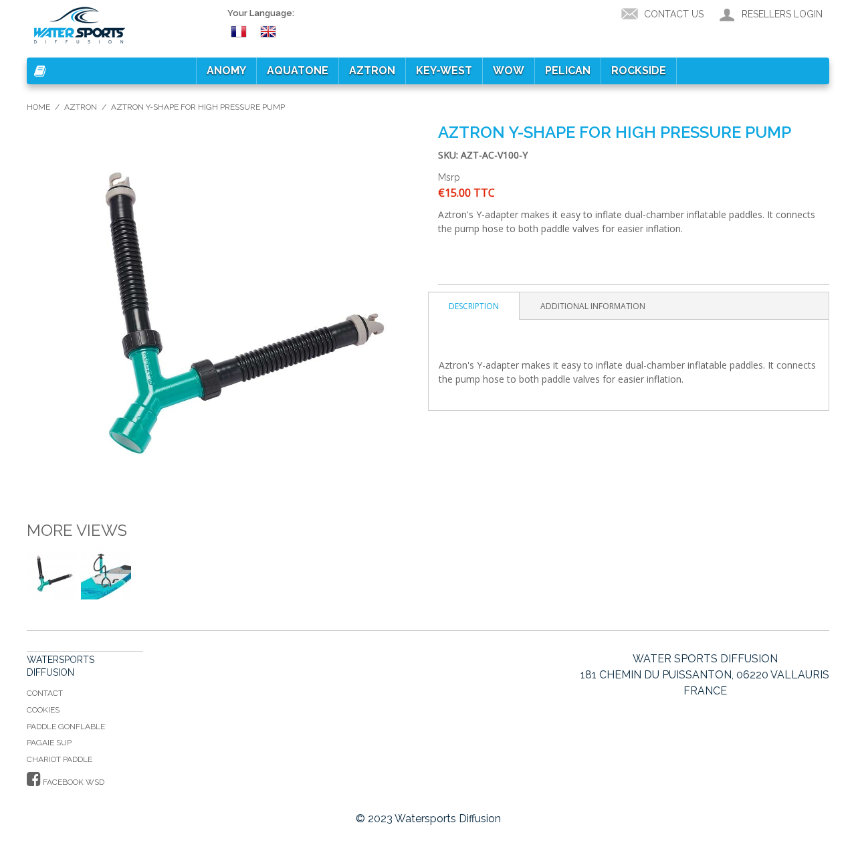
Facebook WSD (72, 782)
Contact (45, 693)
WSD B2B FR (241, 30)
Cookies (43, 710)
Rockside (638, 70)
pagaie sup (49, 742)
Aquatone (297, 70)
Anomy (226, 70)
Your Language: (260, 13)
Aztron (372, 70)
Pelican (568, 70)
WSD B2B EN (270, 30)
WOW (508, 70)
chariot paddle (59, 759)
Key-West (444, 70)
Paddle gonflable (66, 726)
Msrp (449, 177)
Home (38, 107)
